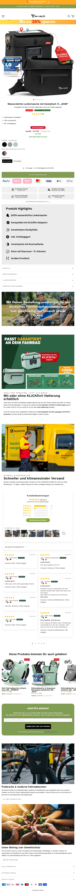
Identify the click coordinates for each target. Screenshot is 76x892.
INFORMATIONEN (9, 873)
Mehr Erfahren (10, 860)
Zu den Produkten (12, 799)
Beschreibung (10, 274)
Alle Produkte (9, 866)
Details (6, 268)
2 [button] (35, 643)
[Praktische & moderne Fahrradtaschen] (38, 763)
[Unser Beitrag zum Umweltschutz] (38, 824)
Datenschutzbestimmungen (50, 731)
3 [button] (38, 643)
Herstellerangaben (13, 286)
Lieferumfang (9, 280)
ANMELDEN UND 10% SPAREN (38, 726)
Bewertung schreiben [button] (38, 520)
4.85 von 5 (43, 499)
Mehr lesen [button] (44, 597)
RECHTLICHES (8, 879)
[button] (72, 62)
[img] (9, 555)
